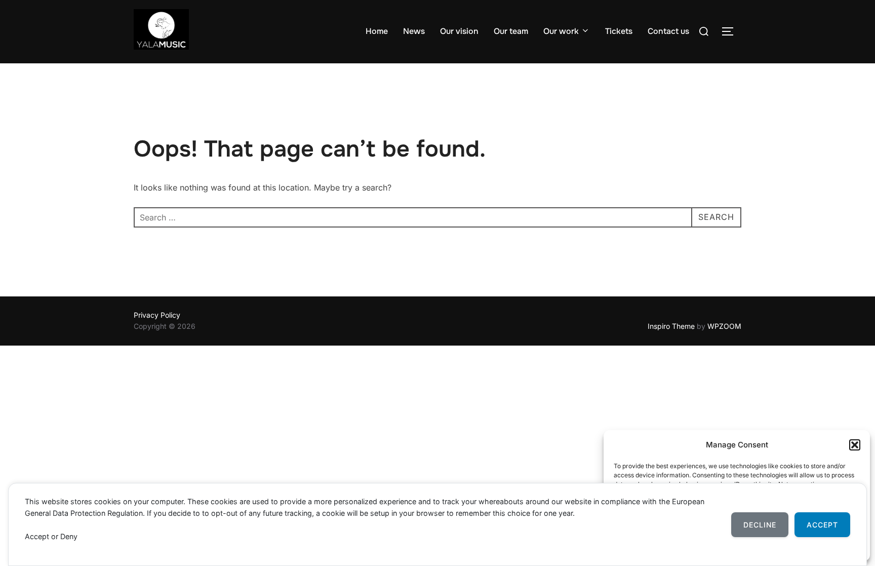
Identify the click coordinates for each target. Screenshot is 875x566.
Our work (561, 31)
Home (377, 31)
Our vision (459, 31)
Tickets (618, 31)
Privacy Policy (157, 315)
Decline (759, 524)
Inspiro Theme (671, 326)
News (414, 31)
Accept (822, 524)
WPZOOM (724, 326)
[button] (855, 445)
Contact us (668, 31)
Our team (511, 31)
